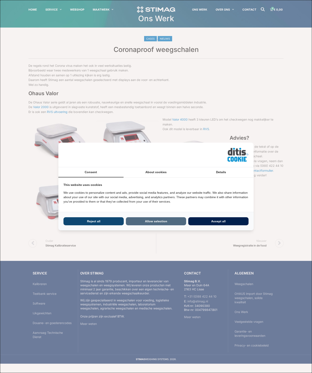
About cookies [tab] (156, 172)
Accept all (218, 221)
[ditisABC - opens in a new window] (238, 155)
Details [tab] (221, 172)
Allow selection (156, 221)
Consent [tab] (91, 172)
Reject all (93, 221)
